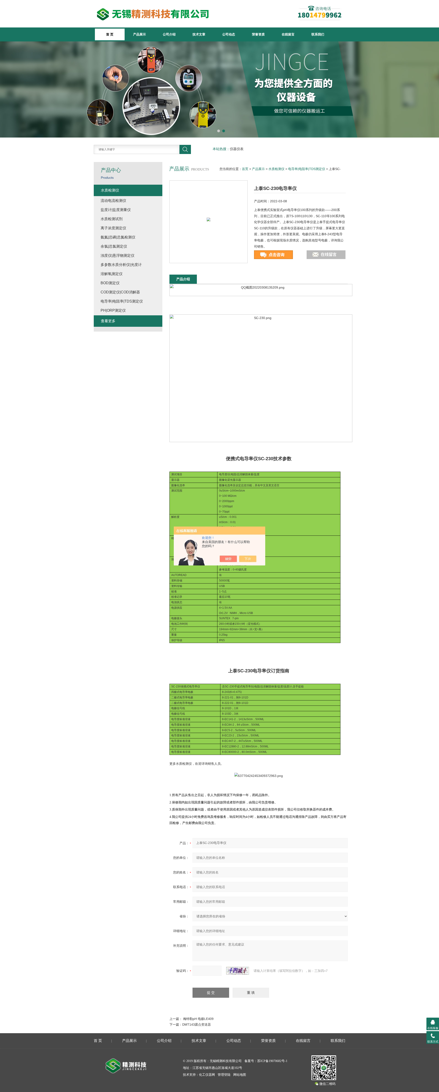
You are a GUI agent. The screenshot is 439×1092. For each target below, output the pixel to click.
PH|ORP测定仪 (113, 310)
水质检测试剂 (112, 219)
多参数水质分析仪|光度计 (121, 265)
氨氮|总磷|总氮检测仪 (118, 237)
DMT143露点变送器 (196, 1024)
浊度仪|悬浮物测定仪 (117, 255)
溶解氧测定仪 (112, 274)
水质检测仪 (276, 169)
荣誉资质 (258, 34)
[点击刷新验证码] (237, 971)
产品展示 (139, 34)
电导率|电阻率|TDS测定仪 (306, 169)
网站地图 (239, 1074)
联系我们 (317, 34)
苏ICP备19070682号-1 (272, 1061)
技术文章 (199, 34)
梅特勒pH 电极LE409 (198, 1019)
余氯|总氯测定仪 (114, 246)
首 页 (98, 1041)
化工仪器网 (207, 1074)
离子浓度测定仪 (113, 228)
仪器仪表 (237, 149)
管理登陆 (224, 1074)
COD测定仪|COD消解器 (120, 292)
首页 (245, 169)
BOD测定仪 (110, 283)
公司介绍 (169, 34)
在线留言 (288, 34)
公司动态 (228, 34)
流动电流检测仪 (113, 201)
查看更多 (108, 321)
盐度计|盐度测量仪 (116, 210)
